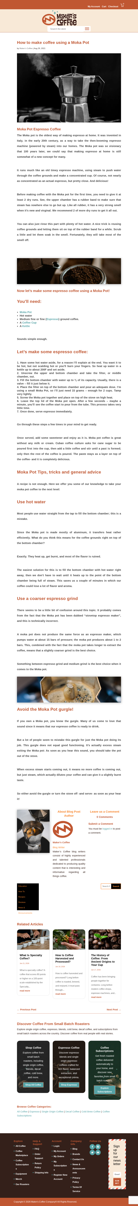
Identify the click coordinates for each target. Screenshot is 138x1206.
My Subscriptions (60, 1165)
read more (25, 991)
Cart (104, 7)
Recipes (21, 897)
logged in (107, 828)
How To (21, 891)
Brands (76, 1154)
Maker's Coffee (26, 48)
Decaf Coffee (72, 1111)
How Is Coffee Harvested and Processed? (64, 958)
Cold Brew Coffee (91, 1111)
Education (22, 886)
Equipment (21, 1174)
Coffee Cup (29, 322)
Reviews (21, 902)
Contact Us (78, 1159)
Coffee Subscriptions (22, 1164)
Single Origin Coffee (52, 1111)
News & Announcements (25, 908)
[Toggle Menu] (87, 29)
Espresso (52, 319)
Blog (75, 1149)
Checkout (113, 7)
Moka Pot (26, 312)
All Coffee (22, 1111)
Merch (19, 1179)
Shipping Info (41, 1172)
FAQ (37, 1149)
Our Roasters (22, 1184)
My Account (94, 7)
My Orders (59, 1156)
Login (57, 1146)
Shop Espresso (69, 1085)
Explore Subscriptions (104, 1090)
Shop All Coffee (33, 1085)
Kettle (26, 326)
